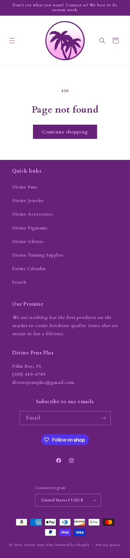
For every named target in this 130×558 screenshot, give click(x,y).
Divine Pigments (29, 228)
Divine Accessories (32, 214)
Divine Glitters (28, 242)
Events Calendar (29, 269)
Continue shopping (65, 132)
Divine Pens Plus (39, 545)
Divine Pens (24, 187)
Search (19, 282)
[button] (12, 40)
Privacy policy (108, 545)
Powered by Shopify (72, 545)
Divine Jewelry (28, 201)
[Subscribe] (103, 418)
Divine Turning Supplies (38, 255)
